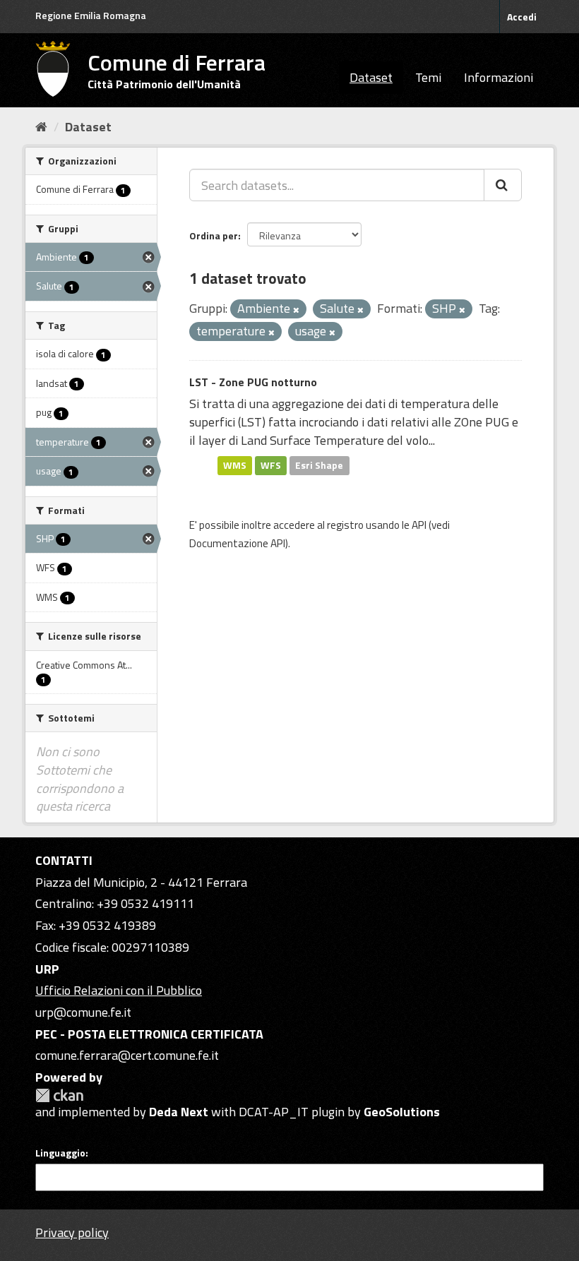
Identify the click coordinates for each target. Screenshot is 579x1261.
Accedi (522, 16)
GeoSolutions (402, 1111)
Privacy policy (72, 1232)
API (419, 525)
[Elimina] (296, 310)
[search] (503, 185)
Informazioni (498, 77)
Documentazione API (237, 543)
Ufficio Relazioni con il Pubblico (118, 990)
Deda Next (178, 1111)
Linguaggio (60, 1153)
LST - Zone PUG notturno (253, 381)
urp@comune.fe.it (83, 1012)
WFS (271, 465)
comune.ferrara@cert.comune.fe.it (127, 1055)
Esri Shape (319, 465)
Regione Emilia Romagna (90, 15)
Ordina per (213, 235)
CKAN (59, 1095)
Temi (428, 77)
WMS (234, 465)
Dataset (371, 77)
